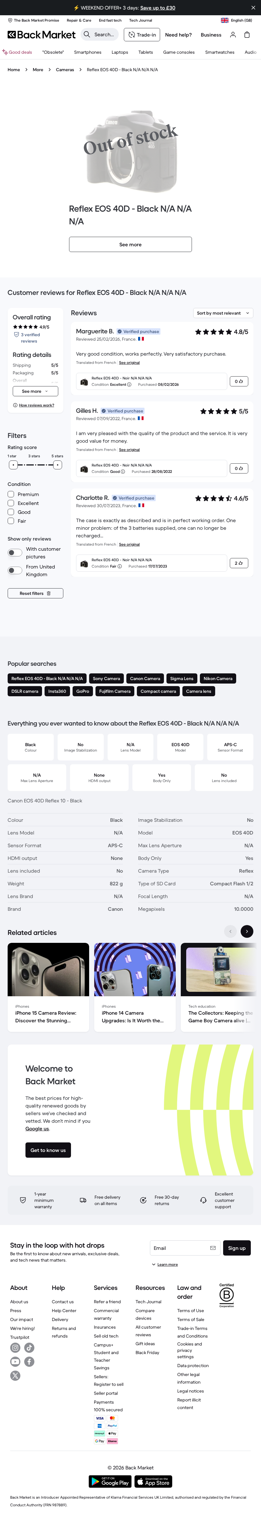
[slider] (13, 464)
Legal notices (190, 1391)
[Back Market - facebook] (29, 1362)
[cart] (247, 34)
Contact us (63, 1301)
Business (211, 34)
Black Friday (147, 1352)
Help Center (64, 1310)
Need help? (178, 34)
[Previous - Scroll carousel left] (230, 931)
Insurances (105, 1327)
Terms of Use (190, 1310)
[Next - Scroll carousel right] (247, 931)
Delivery (60, 1319)
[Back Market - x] (15, 1376)
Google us (37, 1128)
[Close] (253, 7)
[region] (130, 988)
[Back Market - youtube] (15, 1362)
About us (19, 1301)
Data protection (193, 1365)
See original (129, 362)
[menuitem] (88, 52)
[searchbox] (104, 34)
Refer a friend (107, 1301)
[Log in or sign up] (233, 34)
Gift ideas (145, 1343)
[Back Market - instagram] (15, 1348)
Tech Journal (148, 1301)
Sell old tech (106, 1336)
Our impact (21, 1319)
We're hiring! (22, 1328)
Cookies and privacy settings (189, 1350)
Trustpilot (19, 1337)
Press (15, 1310)
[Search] (87, 34)
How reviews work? (36, 405)
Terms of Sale (190, 1319)
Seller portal (106, 1393)
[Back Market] (41, 34)
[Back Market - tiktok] (29, 1348)
